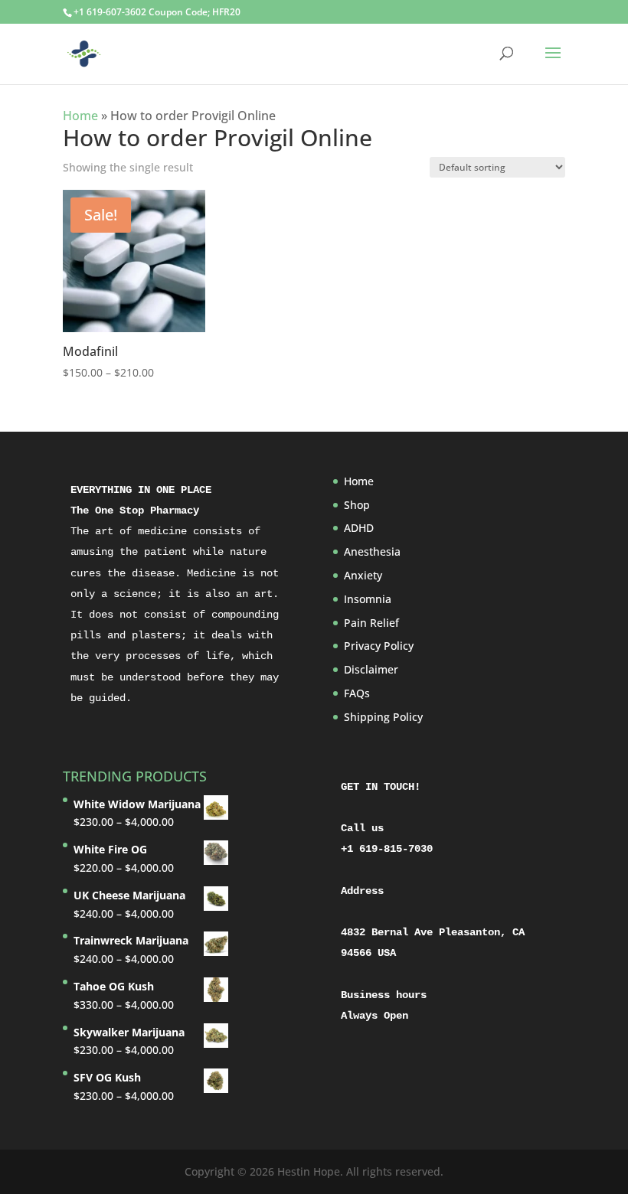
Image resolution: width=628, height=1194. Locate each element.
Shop (357, 504)
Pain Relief (371, 622)
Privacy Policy (379, 645)
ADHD (359, 527)
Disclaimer (371, 669)
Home (80, 115)
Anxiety (363, 575)
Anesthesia (372, 551)
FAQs (357, 693)
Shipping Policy (383, 717)
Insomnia (367, 599)
